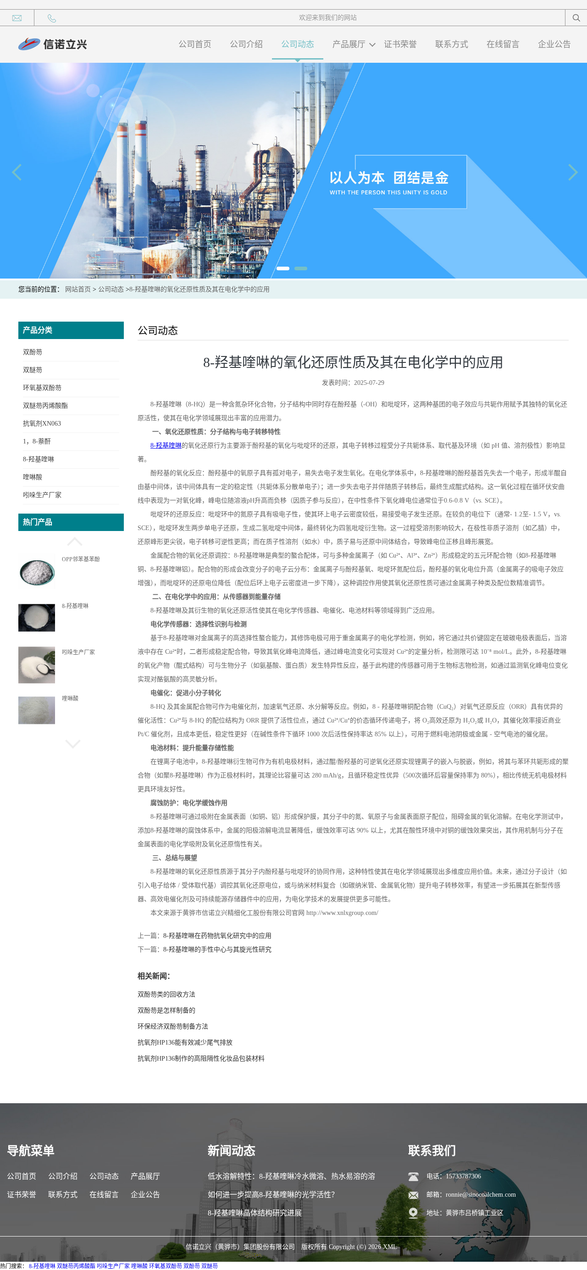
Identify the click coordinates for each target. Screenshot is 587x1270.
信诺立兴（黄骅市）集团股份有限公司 (240, 1246)
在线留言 (503, 44)
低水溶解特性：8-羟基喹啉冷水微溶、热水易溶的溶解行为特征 (291, 1179)
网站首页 (78, 289)
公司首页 (194, 44)
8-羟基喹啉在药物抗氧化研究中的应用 (217, 935)
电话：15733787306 (453, 1176)
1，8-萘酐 (37, 441)
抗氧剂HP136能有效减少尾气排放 (185, 1042)
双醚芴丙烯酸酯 (45, 405)
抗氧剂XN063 (42, 423)
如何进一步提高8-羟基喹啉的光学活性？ (273, 1195)
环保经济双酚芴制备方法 (173, 1026)
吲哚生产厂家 (42, 495)
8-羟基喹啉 (38, 459)
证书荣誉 (400, 44)
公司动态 (297, 44)
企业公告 (554, 44)
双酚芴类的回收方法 (166, 994)
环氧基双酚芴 (42, 387)
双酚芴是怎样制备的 (166, 1010)
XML (390, 1246)
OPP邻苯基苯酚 (81, 557)
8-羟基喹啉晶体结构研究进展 (255, 1213)
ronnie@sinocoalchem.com (481, 1194)
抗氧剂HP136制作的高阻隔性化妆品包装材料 (201, 1058)
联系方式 (451, 44)
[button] (71, 540)
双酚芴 (32, 352)
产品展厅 (348, 44)
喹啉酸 (32, 477)
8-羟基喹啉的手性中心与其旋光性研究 (217, 949)
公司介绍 (246, 44)
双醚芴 (32, 370)
